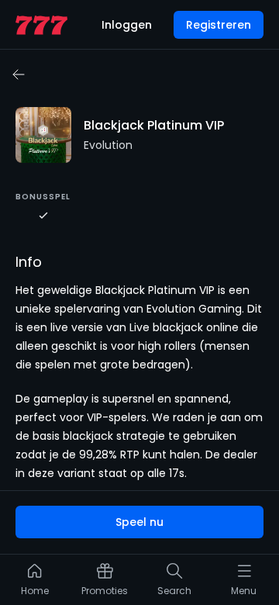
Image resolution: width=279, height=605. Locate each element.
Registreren (218, 25)
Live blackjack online (184, 327)
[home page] (41, 25)
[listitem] (35, 583)
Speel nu (139, 522)
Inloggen (127, 25)
